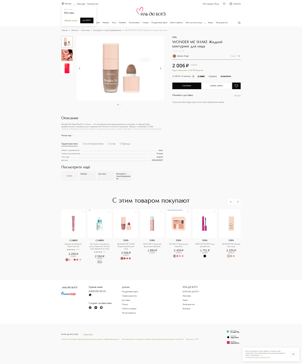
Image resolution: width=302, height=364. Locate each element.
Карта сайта (88, 334)
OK (293, 354)
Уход (114, 23)
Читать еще (66, 136)
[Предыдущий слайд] (231, 202)
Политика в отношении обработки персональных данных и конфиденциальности (90, 339)
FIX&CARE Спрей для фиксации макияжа (152, 245)
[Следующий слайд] (79, 68)
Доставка (126, 300)
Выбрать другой (71, 20)
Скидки (146, 23)
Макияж (106, 23)
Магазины (81, 4)
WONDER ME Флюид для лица (231, 245)
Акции (210, 23)
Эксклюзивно (134, 23)
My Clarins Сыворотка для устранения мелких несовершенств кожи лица (100, 246)
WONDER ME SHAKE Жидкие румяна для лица (126, 246)
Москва (68, 4)
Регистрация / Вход (211, 4)
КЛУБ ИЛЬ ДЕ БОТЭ (191, 292)
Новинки (122, 23)
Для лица (86, 30)
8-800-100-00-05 (97, 291)
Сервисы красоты (129, 296)
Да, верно (87, 20)
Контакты (186, 309)
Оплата (125, 304)
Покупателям (92, 4)
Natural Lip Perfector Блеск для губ (73, 245)
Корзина (237, 4)
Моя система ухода (194, 23)
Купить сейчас (216, 86)
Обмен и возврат (129, 309)
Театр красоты (222, 23)
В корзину (186, 86)
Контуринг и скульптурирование (107, 30)
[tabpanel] (112, 155)
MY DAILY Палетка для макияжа (179, 245)
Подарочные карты (159, 23)
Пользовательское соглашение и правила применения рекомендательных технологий (152, 339)
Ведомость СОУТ (192, 339)
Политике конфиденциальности (257, 357)
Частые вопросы (129, 313)
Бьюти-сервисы (176, 23)
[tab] (69, 144)
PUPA (174, 37)
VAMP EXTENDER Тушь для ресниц (205, 245)
